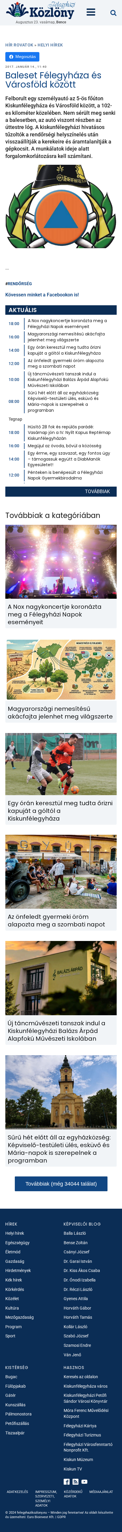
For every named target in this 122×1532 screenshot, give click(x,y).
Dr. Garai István (78, 1261)
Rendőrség (20, 283)
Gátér (10, 1395)
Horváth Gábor (77, 1308)
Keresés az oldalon (81, 1376)
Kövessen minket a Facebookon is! (42, 295)
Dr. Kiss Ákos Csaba (82, 1270)
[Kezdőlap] (40, 10)
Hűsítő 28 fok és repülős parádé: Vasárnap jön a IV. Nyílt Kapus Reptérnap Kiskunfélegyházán (69, 432)
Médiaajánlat (101, 1492)
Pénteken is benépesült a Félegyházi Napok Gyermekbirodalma (65, 475)
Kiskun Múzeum (78, 1459)
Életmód (12, 1252)
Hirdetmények (18, 1270)
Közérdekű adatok (73, 1494)
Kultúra (12, 1308)
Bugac (11, 1376)
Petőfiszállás (17, 1423)
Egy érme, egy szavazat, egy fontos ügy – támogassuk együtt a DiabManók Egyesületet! (69, 459)
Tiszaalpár (15, 1433)
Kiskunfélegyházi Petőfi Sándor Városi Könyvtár (85, 1398)
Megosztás (25, 56)
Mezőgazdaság (19, 1317)
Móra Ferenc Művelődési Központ (86, 1413)
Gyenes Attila (76, 1298)
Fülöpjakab (15, 1386)
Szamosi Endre (77, 1345)
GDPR (61, 1517)
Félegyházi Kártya (80, 1425)
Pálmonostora (18, 1414)
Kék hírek (13, 1280)
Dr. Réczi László (78, 1289)
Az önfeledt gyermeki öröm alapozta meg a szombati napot (66, 363)
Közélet (12, 1298)
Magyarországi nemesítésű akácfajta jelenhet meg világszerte (66, 337)
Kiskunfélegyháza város (85, 1386)
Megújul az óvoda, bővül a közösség (64, 446)
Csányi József (76, 1252)
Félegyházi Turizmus (82, 1435)
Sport (10, 1336)
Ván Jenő (72, 1354)
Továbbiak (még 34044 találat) (61, 1184)
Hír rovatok (19, 45)
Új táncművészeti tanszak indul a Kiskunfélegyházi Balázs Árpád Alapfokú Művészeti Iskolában (68, 379)
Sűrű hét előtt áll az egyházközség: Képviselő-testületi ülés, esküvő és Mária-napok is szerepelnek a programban (63, 401)
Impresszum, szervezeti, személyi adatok (46, 1498)
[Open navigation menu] (91, 13)
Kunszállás (15, 1404)
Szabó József (76, 1336)
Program (13, 1326)
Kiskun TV (73, 1469)
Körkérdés (14, 1289)
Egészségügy (17, 1242)
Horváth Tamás (78, 1317)
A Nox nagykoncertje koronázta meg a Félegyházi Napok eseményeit (67, 324)
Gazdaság (14, 1261)
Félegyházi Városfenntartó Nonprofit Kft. (88, 1447)
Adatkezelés (17, 1492)
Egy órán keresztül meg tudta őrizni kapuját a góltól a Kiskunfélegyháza (64, 350)
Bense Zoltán (76, 1242)
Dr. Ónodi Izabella (80, 1280)
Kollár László (75, 1326)
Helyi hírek (50, 45)
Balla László (75, 1233)
